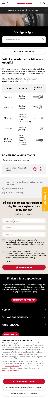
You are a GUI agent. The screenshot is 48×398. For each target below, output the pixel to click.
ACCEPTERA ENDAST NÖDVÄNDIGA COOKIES (24, 387)
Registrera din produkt (24, 300)
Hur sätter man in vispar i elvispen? (17, 160)
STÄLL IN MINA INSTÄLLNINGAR (24, 393)
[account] (40, 3)
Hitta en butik (10, 335)
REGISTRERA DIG (25, 267)
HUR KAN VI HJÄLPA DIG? (24, 51)
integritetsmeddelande (10, 370)
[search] (7, 3)
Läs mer (9, 248)
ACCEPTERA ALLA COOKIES (24, 381)
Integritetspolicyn (26, 214)
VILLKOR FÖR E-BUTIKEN (15, 317)
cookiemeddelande (12, 366)
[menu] (3, 3)
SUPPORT (7, 309)
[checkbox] (3, 241)
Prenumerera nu (45, 199)
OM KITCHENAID (10, 324)
